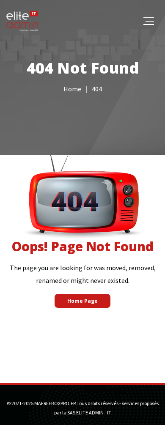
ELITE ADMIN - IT (93, 412)
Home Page (82, 300)
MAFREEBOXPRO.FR (55, 403)
